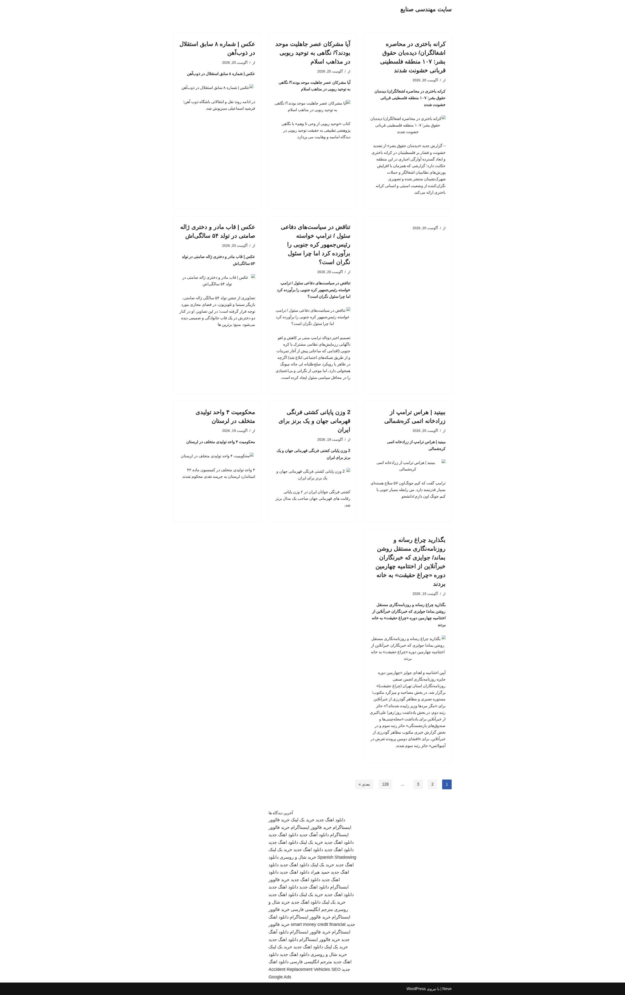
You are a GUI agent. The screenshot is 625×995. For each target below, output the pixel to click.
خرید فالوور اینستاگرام (311, 827)
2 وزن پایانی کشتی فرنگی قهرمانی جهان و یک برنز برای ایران (314, 421)
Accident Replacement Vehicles (299, 969)
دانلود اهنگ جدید (330, 819)
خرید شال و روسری (298, 857)
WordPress (416, 989)
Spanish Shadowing (336, 857)
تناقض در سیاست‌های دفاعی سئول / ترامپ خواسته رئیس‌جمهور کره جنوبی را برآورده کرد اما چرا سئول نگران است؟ (315, 244)
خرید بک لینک (302, 819)
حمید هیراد (320, 872)
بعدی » (364, 784)
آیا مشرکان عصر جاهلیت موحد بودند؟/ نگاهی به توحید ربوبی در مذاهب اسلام (312, 53)
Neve (447, 989)
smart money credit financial (318, 924)
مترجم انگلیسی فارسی (312, 909)
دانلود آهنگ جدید (314, 834)
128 (385, 784)
